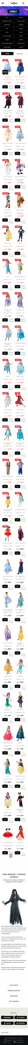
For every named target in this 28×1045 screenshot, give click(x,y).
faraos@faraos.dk (20, 1042)
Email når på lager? (11, 855)
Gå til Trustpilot (4, 1032)
